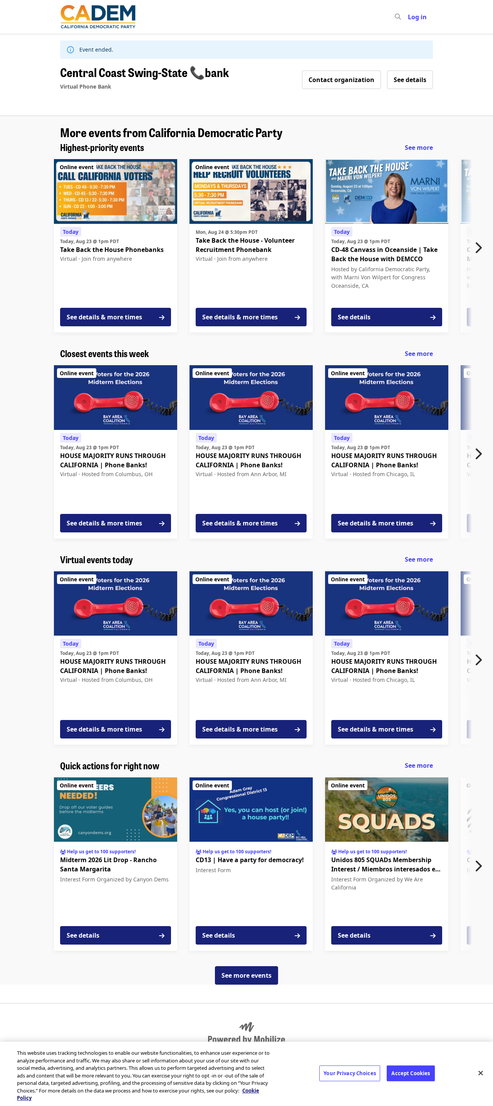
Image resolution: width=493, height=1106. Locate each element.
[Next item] (480, 247)
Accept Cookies (410, 1072)
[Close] (480, 1072)
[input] (412, 17)
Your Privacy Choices (350, 1072)
